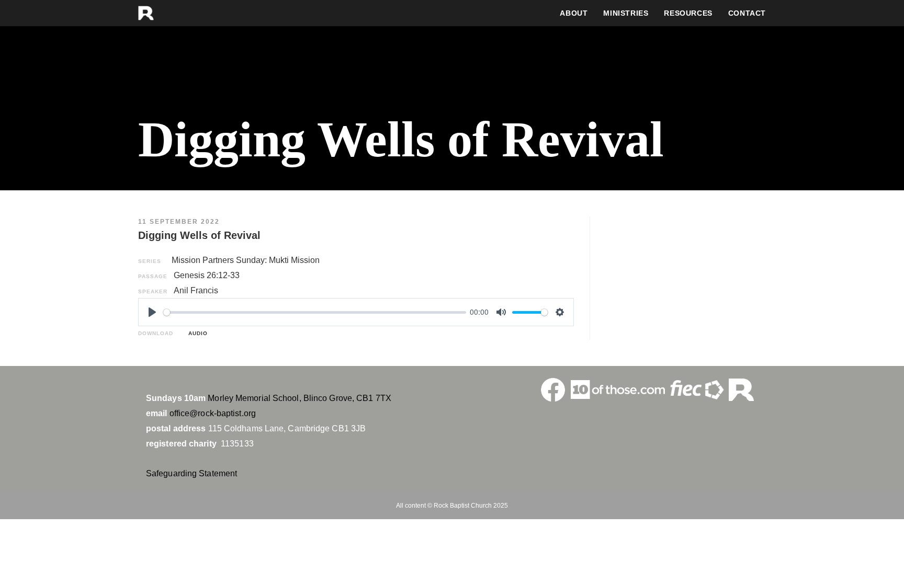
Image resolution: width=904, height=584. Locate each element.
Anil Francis (196, 290)
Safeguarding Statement (191, 473)
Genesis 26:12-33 (207, 275)
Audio (196, 333)
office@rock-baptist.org (213, 413)
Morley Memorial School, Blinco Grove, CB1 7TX (299, 398)
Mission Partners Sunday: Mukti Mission (246, 260)
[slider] (314, 312)
